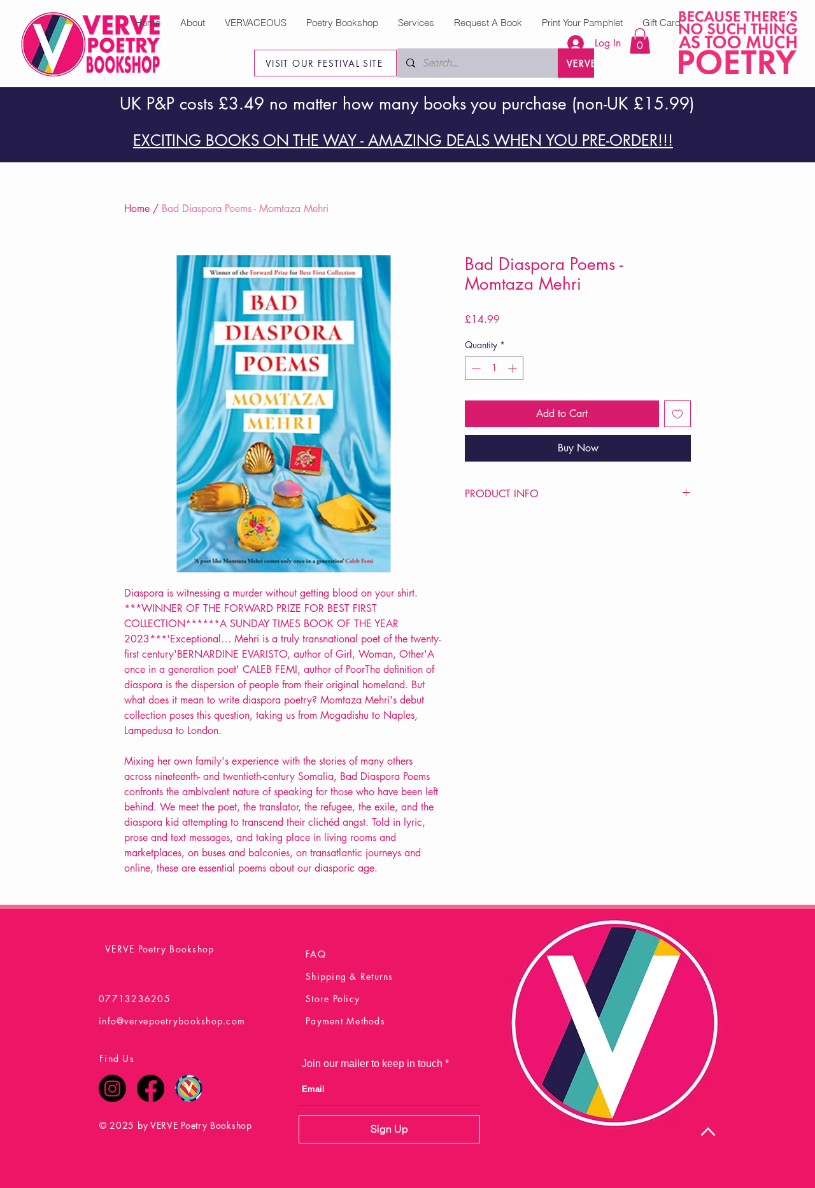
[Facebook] (150, 1088)
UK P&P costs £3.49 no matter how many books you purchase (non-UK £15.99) (407, 104)
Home (137, 208)
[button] (640, 41)
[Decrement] (475, 368)
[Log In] (569, 43)
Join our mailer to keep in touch (372, 1064)
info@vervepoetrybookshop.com (172, 1021)
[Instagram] (112, 1088)
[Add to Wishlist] (677, 413)
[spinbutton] (494, 368)
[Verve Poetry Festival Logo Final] (188, 1088)
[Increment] (513, 368)
